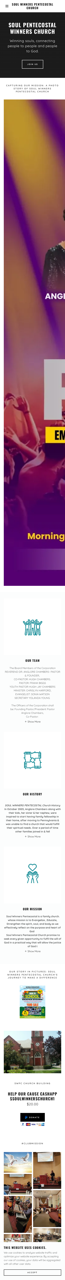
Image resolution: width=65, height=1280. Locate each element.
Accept (32, 1272)
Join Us (32, 64)
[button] (5, 6)
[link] (32, 6)
